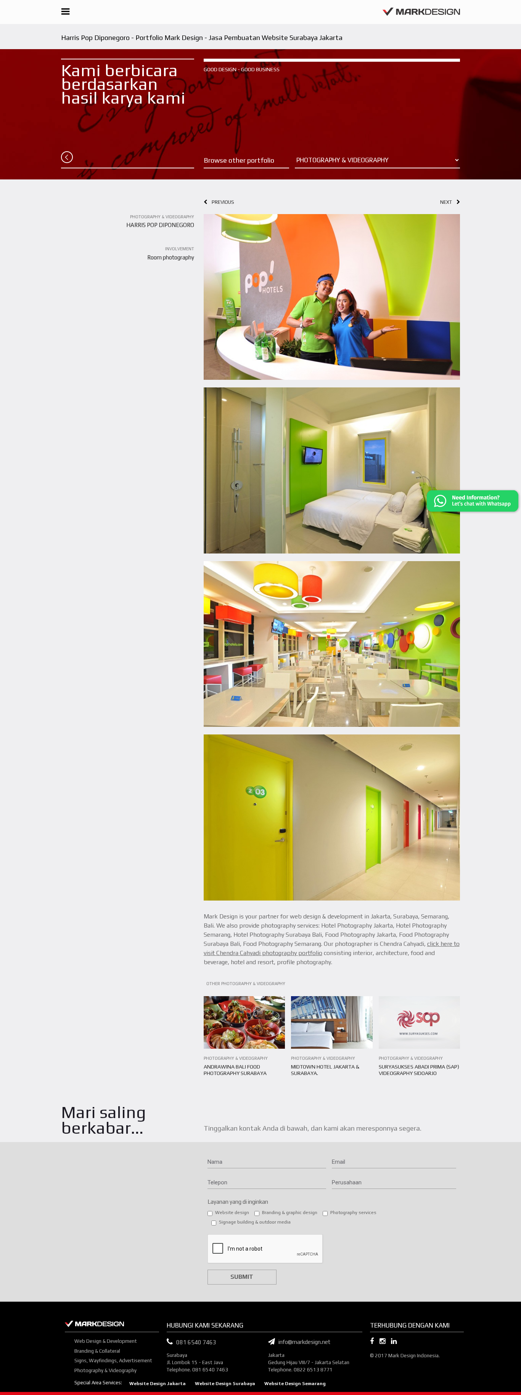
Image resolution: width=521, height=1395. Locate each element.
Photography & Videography (105, 1370)
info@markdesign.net (302, 1342)
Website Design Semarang (295, 1383)
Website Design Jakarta (157, 1383)
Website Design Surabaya (225, 1383)
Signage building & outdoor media (255, 1222)
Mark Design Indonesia (413, 1355)
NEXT (448, 202)
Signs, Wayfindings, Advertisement (113, 1360)
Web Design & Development (105, 1341)
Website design (232, 1212)
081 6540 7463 (196, 1342)
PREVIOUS (220, 202)
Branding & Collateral (97, 1351)
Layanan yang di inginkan (237, 1201)
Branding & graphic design (289, 1212)
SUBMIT (241, 1276)
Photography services (353, 1212)
